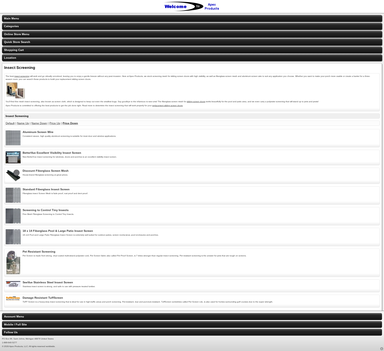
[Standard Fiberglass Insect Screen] (13, 201)
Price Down (70, 123)
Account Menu (14, 316)
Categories (11, 26)
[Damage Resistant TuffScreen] (13, 299)
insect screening (21, 76)
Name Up (23, 123)
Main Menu (11, 18)
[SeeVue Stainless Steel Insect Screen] (13, 286)
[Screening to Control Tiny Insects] (13, 222)
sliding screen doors (196, 101)
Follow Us (11, 332)
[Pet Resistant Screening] (13, 274)
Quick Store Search (17, 42)
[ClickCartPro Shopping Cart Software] (381, 349)
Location (10, 57)
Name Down (39, 123)
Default (10, 123)
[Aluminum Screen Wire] (13, 144)
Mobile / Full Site (15, 324)
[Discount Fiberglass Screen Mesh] (13, 180)
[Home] (192, 10)
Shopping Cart (14, 50)
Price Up (54, 123)
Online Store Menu (16, 34)
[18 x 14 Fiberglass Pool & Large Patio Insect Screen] (13, 243)
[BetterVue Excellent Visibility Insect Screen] (13, 162)
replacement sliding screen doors (167, 105)
